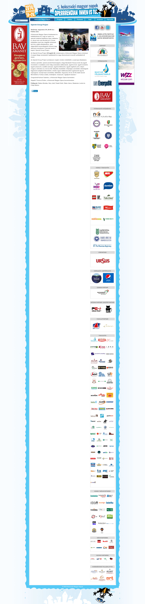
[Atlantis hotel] (102, 571)
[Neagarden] (99, 452)
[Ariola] (111, 421)
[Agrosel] (111, 476)
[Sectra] (94, 409)
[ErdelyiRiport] (99, 541)
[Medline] (94, 402)
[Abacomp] (93, 421)
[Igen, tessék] (110, 516)
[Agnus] (102, 516)
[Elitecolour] (105, 465)
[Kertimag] (93, 446)
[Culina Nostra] (111, 465)
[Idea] (110, 347)
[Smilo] (110, 409)
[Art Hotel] (110, 578)
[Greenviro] (99, 440)
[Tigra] (102, 367)
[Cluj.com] (94, 530)
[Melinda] (96, 207)
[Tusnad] (96, 278)
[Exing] (94, 388)
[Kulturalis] (108, 135)
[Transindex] (94, 509)
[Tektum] (94, 415)
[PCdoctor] (96, 309)
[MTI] (94, 516)
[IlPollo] (102, 395)
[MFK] (94, 339)
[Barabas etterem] (94, 578)
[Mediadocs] (110, 354)
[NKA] (102, 114)
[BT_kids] (126, 55)
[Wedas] (108, 208)
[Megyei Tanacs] (96, 146)
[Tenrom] (102, 415)
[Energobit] (102, 83)
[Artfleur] (93, 427)
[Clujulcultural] (111, 547)
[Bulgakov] (108, 309)
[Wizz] (96, 186)
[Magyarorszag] (103, 292)
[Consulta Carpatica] (93, 476)
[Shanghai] (110, 395)
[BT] (96, 174)
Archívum (100, 19)
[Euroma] (93, 440)
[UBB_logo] (102, 238)
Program (59, 19)
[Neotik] (102, 402)
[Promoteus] (93, 458)
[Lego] (96, 197)
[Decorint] (110, 388)
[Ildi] (111, 440)
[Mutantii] (93, 452)
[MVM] (102, 70)
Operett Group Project (39, 25)
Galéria (70, 19)
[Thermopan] (99, 465)
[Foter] (94, 502)
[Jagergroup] (110, 361)
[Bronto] (93, 433)
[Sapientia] (102, 230)
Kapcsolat (110, 19)
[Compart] (93, 482)
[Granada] (102, 578)
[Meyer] (105, 446)
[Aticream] (96, 325)
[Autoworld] (105, 427)
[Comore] (108, 325)
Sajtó (89, 19)
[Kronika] (110, 502)
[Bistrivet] (110, 381)
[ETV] (110, 509)
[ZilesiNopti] (105, 547)
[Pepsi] (108, 278)
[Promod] (94, 347)
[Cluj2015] (108, 146)
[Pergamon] (110, 402)
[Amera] (102, 347)
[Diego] (102, 340)
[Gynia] (105, 440)
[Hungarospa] (94, 571)
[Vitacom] (111, 446)
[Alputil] (105, 421)
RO (125, 19)
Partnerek (80, 19)
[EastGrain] (105, 471)
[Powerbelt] (108, 219)
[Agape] (94, 361)
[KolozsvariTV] (102, 509)
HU (122, 19)
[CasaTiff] (99, 433)
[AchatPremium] (110, 571)
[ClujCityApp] (102, 530)
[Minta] (93, 559)
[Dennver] (111, 433)
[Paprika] (102, 496)
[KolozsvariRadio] (110, 496)
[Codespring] (105, 433)
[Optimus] (105, 452)
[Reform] (99, 458)
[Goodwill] (98, 353)
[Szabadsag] (94, 496)
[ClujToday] (93, 547)
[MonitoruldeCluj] (105, 541)
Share (35, 91)
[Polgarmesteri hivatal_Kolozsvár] (96, 135)
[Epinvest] (102, 361)
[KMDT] (111, 559)
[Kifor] (105, 559)
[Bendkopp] (102, 381)
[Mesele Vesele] (99, 421)
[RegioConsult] (105, 458)
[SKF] (93, 465)
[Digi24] (94, 523)
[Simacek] (102, 409)
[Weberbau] (110, 374)
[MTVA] (96, 123)
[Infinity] (105, 476)
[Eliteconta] (110, 340)
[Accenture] (94, 395)
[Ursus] (102, 260)
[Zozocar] (93, 471)
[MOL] (108, 174)
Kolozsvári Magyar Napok (42, 19)
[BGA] (108, 123)
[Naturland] (108, 197)
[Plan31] (111, 452)
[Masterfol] (102, 388)
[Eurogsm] (108, 186)
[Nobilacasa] (96, 219)
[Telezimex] (99, 471)
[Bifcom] (111, 427)
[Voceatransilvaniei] (110, 523)
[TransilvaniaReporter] (102, 523)
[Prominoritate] (102, 245)
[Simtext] (111, 458)
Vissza (113, 592)
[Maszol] (102, 502)
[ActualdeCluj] (111, 541)
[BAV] (102, 96)
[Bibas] (110, 368)
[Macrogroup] (99, 446)
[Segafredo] (94, 374)
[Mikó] (94, 381)
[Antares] (99, 427)
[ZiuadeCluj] (99, 547)
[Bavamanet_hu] (19, 55)
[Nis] (102, 374)
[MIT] (99, 559)
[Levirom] (110, 415)
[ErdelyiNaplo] (93, 541)
